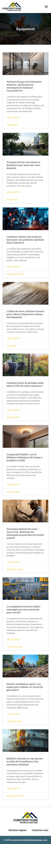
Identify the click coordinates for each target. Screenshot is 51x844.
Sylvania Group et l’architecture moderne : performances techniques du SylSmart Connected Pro (24, 86)
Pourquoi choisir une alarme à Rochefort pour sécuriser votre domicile (23, 165)
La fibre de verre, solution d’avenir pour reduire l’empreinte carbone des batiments (25, 314)
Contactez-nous (40, 830)
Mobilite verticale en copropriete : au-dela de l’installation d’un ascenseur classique (25, 761)
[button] (46, 6)
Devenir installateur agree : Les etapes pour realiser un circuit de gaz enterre (25, 686)
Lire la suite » (14, 118)
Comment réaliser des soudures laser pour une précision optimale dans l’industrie (25, 239)
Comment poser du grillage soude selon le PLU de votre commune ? (25, 384)
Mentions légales (18, 830)
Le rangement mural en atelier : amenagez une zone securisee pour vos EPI (24, 609)
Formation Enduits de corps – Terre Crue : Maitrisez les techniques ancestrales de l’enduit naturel (25, 533)
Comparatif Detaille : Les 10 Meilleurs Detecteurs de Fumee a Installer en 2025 (24, 457)
